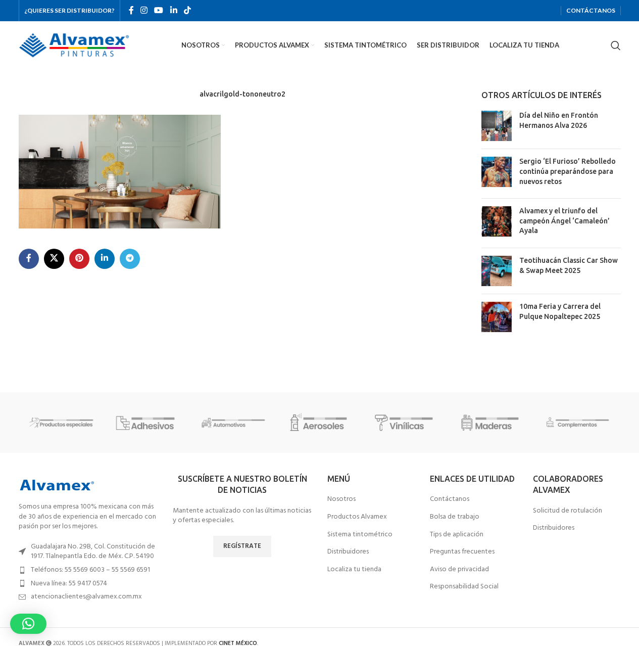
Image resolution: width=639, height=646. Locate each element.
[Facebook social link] (131, 11)
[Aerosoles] (319, 422)
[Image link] (56, 485)
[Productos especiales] (62, 422)
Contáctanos (449, 499)
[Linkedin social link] (173, 11)
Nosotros (341, 499)
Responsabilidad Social (464, 587)
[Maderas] (491, 422)
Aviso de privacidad (459, 570)
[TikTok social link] (187, 11)
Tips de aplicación (456, 535)
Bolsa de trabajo (454, 517)
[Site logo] (74, 45)
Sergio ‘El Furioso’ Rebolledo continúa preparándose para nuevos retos (567, 171)
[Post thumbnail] (496, 126)
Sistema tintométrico (359, 535)
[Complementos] (577, 422)
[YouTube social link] (159, 11)
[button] (28, 624)
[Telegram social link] (130, 259)
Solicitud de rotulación (567, 511)
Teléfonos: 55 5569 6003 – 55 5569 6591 (90, 570)
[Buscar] (616, 45)
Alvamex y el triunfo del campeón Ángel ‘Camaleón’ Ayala (564, 221)
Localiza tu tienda (354, 570)
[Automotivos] (233, 422)
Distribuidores (348, 552)
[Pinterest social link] (79, 259)
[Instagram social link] (144, 11)
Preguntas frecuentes (462, 552)
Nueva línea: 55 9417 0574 (69, 583)
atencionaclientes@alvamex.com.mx (86, 597)
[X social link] (54, 259)
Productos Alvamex (357, 517)
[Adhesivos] (147, 422)
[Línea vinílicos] (406, 422)
